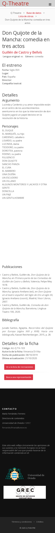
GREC (28, 423)
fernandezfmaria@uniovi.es (14, 427)
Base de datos (34, 12)
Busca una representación (18, 377)
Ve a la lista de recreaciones (19, 366)
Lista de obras (25, 16)
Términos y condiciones (22, 522)
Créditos (39, 522)
